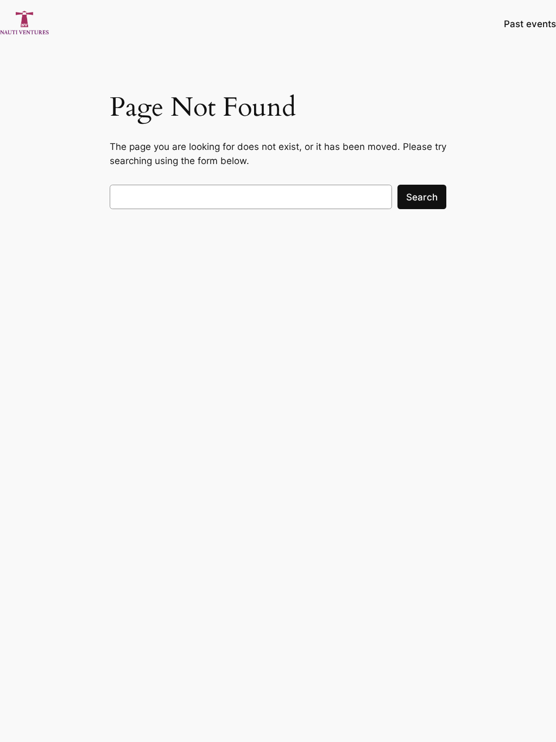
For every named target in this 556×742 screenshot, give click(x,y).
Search (422, 197)
